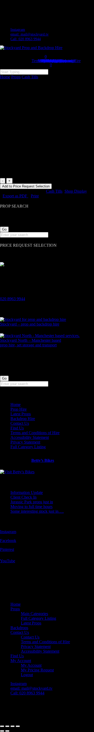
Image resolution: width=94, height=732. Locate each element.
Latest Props (20, 414)
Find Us (17, 428)
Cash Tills (30, 77)
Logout (27, 674)
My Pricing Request (37, 670)
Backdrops (19, 627)
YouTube (7, 561)
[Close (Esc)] (18, 726)
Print (35, 196)
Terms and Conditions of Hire (35, 432)
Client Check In (23, 497)
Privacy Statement (25, 442)
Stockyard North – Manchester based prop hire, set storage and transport (30, 342)
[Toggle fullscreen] (7, 726)
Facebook (8, 540)
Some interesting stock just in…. (37, 511)
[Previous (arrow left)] (2, 731)
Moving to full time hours (31, 506)
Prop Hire (18, 409)
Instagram (8, 531)
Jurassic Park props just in (31, 502)
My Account (20, 660)
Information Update (26, 492)
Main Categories (34, 613)
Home (5, 77)
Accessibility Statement (29, 437)
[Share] (12, 726)
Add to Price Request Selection (26, 186)
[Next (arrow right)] (7, 731)
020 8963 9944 (12, 299)
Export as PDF (15, 196)
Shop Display (75, 191)
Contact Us (19, 423)
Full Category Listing (28, 447)
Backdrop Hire (22, 418)
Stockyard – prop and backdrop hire (29, 324)
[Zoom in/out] (2, 726)
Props (16, 77)
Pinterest (7, 549)
